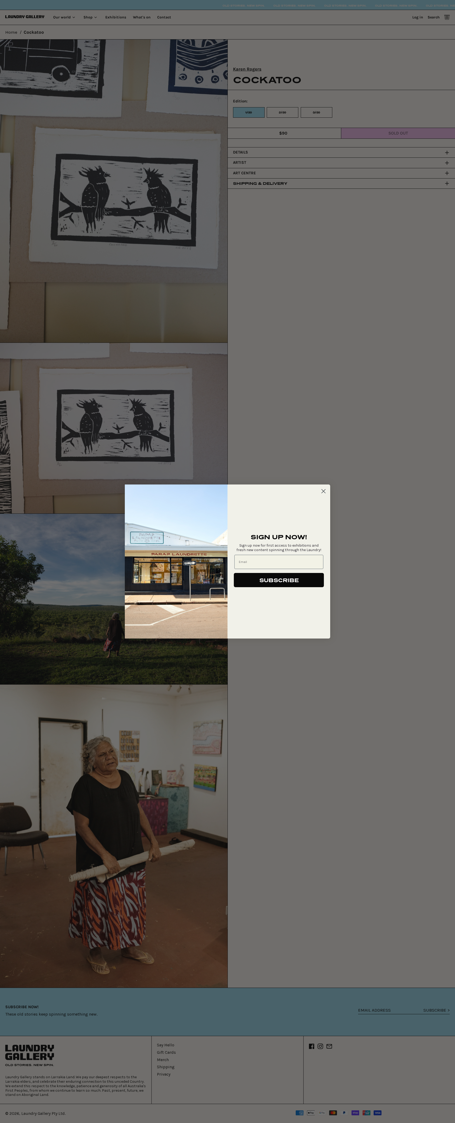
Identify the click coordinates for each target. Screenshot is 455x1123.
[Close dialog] (323, 491)
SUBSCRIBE (279, 580)
